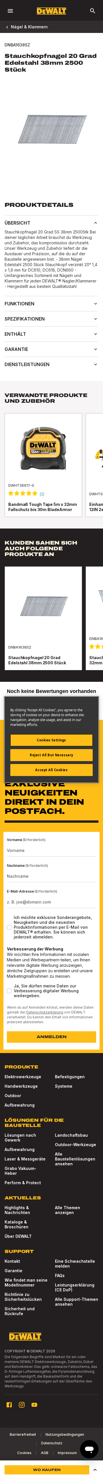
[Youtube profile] (34, 1404)
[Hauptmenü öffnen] (10, 11)
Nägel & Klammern (29, 26)
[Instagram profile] (21, 1404)
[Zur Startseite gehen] (51, 11)
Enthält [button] (15, 334)
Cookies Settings (51, 740)
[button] (95, 1469)
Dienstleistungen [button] (27, 364)
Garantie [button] (16, 349)
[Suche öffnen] (92, 11)
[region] (51, 471)
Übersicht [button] (17, 223)
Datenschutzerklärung (44, 1012)
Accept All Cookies (51, 770)
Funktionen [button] (19, 304)
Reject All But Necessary (51, 755)
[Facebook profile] (9, 1404)
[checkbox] (9, 927)
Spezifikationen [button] (25, 319)
